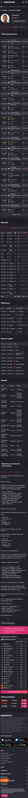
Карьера (15, 27)
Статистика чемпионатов (16, 227)
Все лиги (3, 763)
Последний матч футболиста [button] (9, 550)
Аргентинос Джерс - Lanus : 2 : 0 (11, 610)
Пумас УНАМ (5, 502)
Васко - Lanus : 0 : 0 (7, 608)
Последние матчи (6, 27)
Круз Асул (3, 558)
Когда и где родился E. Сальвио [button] (10, 472)
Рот (3, 500)
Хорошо (4, 795)
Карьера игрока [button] (5, 481)
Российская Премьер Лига (7, 762)
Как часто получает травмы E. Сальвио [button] (12, 582)
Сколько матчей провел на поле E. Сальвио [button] (11, 529)
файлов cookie (9, 792)
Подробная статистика (14, 691)
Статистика (5, 227)
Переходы (22, 27)
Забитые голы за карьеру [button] (8, 509)
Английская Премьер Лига (7, 755)
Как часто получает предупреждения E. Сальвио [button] (13, 594)
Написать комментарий (8, 623)
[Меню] (1, 2)
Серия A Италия (4, 753)
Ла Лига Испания (5, 756)
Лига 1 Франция (4, 760)
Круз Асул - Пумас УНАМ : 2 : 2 (10, 606)
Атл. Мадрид (5, 493)
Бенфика (4, 495)
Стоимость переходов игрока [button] (10, 562)
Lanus (3, 491)
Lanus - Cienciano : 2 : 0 (8, 611)
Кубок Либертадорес (16, 114)
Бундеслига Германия (6, 758)
